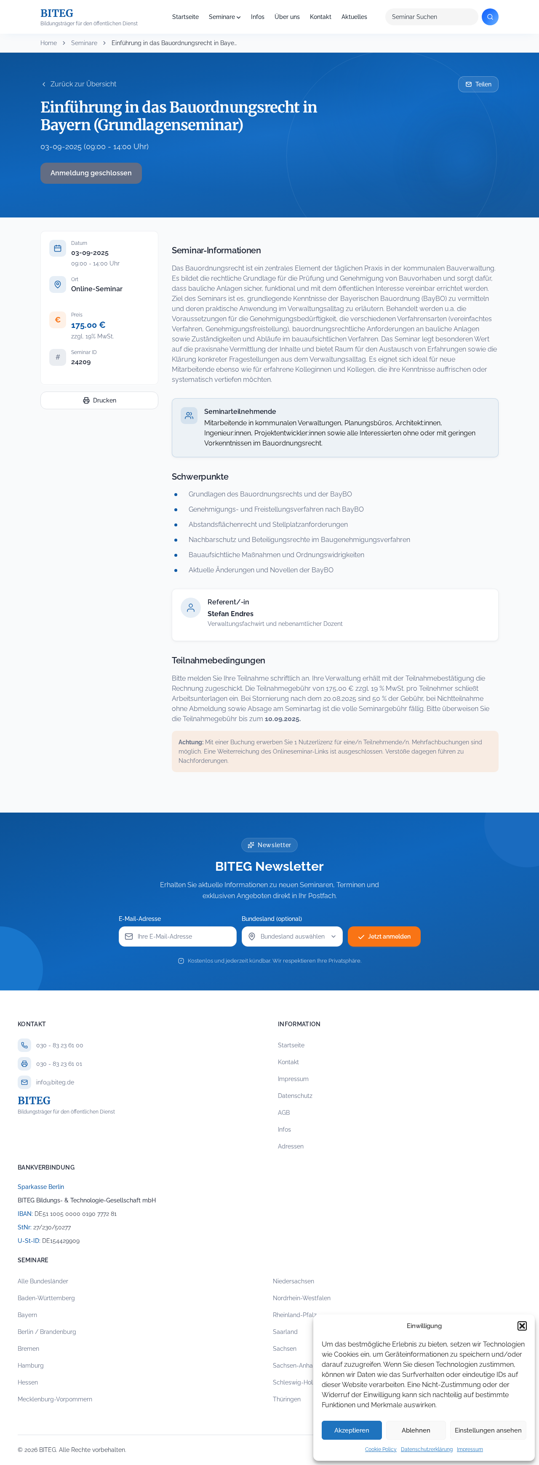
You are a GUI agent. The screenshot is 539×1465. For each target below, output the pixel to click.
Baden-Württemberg (46, 1298)
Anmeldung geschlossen (91, 173)
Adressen (291, 1146)
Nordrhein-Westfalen (302, 1298)
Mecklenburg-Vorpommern (55, 1399)
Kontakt (320, 16)
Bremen (28, 1348)
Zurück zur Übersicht (83, 84)
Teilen (483, 84)
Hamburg (31, 1365)
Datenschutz (295, 1095)
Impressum (470, 1449)
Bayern (27, 1315)
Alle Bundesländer (43, 1281)
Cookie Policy (381, 1449)
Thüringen (287, 1399)
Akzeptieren (351, 1430)
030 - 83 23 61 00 (59, 1045)
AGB (284, 1112)
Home (48, 43)
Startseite (185, 16)
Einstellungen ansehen (488, 1430)
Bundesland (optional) (272, 918)
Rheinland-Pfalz (295, 1315)
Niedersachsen (293, 1281)
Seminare (222, 16)
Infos (257, 16)
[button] (522, 1326)
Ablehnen (416, 1430)
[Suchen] (490, 16)
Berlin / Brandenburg (47, 1331)
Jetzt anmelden (389, 936)
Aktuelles (354, 16)
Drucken (104, 400)
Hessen (28, 1382)
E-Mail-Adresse (140, 918)
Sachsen (284, 1348)
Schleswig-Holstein (299, 1382)
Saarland (285, 1331)
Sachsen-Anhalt (295, 1365)
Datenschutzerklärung (427, 1449)
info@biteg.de (55, 1082)
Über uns (287, 16)
